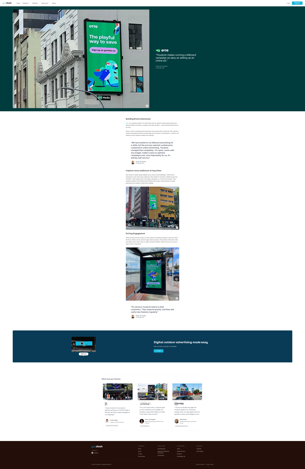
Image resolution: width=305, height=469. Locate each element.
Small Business (161, 448)
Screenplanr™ (161, 455)
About (54, 3)
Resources (45, 3)
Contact (140, 453)
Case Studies (141, 456)
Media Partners (181, 451)
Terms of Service (200, 464)
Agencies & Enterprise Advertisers (163, 452)
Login (288, 3)
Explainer (179, 453)
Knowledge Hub (181, 456)
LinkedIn (96, 453)
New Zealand (200, 451)
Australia (199, 448)
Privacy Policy (210, 464)
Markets (34, 3)
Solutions (25, 3)
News (178, 448)
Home (18, 3)
